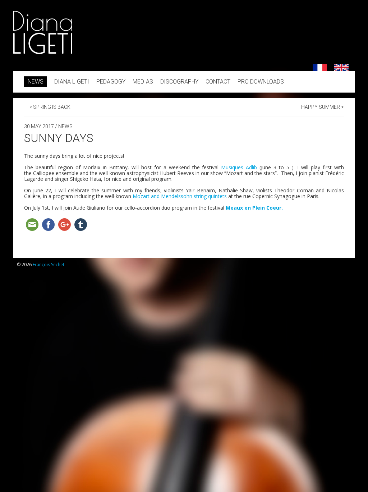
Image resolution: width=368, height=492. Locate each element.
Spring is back (49, 107)
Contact (218, 81)
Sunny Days (58, 138)
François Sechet (48, 264)
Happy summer (322, 107)
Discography (179, 81)
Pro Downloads (261, 81)
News (35, 81)
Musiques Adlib (239, 167)
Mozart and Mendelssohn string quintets (180, 196)
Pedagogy (110, 81)
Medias (143, 81)
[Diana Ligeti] (42, 52)
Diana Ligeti (71, 81)
